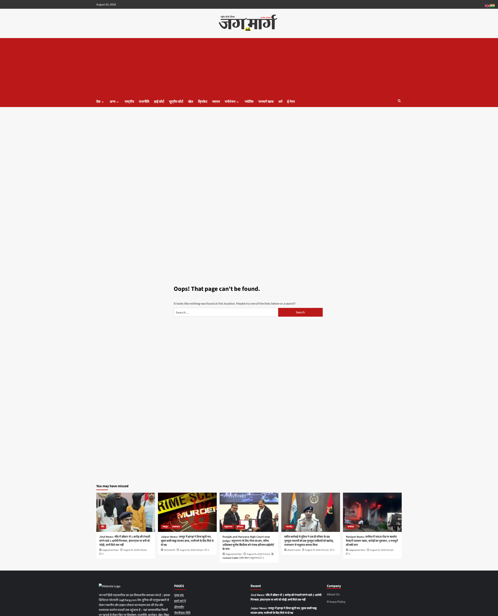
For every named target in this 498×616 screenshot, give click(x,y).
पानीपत (351, 526)
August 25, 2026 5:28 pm (191, 550)
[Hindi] (492, 5)
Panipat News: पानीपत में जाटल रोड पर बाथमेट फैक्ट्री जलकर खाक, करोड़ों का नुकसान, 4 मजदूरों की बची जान (372, 541)
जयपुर (165, 526)
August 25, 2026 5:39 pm (135, 550)
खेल (190, 101)
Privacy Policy (336, 601)
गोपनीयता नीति (182, 612)
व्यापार (216, 101)
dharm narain (294, 550)
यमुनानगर (228, 526)
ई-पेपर (291, 101)
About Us (333, 594)
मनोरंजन (230, 101)
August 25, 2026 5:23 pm (258, 554)
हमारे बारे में (180, 601)
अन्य (112, 101)
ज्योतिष (249, 101)
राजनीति (144, 101)
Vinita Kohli (169, 550)
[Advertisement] (249, 67)
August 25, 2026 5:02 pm (382, 550)
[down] (102, 102)
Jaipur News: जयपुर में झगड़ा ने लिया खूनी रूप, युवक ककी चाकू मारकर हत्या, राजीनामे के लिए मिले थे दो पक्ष (187, 541)
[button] (399, 101)
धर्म (280, 101)
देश (98, 101)
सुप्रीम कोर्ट (176, 101)
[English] (487, 5)
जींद (102, 526)
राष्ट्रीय (129, 101)
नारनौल (289, 526)
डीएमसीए (179, 607)
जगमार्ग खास (266, 101)
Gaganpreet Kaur (110, 550)
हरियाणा (240, 526)
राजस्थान (176, 526)
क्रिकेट (202, 101)
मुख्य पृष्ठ (179, 595)
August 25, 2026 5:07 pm (317, 550)
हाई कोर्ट (159, 101)
